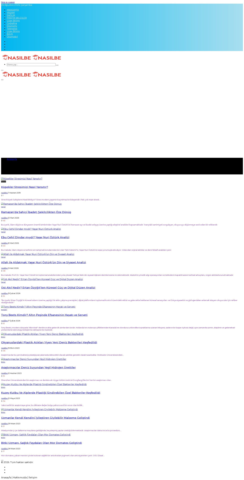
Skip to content (8, 2)
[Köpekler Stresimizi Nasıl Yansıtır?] (21, 178)
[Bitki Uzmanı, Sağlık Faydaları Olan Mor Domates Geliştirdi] (36, 434)
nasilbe (4, 193)
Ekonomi (12, 26)
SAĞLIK (11, 15)
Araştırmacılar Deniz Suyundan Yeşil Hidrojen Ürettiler (38, 367)
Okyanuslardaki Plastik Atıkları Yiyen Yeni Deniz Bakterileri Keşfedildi (49, 342)
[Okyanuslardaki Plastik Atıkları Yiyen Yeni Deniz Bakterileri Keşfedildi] (42, 334)
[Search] (57, 65)
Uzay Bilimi (13, 20)
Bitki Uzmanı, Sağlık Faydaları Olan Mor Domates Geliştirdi (41, 442)
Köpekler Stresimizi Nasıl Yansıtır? (24, 187)
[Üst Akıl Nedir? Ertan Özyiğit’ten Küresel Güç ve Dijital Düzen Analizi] (42, 279)
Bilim (10, 34)
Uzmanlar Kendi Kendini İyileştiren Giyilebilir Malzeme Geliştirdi (45, 417)
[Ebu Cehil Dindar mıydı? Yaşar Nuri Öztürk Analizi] (31, 229)
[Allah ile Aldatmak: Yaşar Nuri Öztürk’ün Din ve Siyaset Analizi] (37, 254)
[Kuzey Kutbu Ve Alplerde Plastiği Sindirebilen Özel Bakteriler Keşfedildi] (44, 384)
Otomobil (12, 36)
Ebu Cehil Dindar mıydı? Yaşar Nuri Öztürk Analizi (35, 237)
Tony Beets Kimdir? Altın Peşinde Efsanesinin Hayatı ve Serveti (44, 315)
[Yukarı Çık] (2, 460)
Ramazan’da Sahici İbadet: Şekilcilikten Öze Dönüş (36, 212)
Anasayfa (12, 159)
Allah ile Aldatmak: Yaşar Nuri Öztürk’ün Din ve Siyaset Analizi (43, 262)
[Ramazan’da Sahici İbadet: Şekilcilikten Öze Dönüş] (31, 204)
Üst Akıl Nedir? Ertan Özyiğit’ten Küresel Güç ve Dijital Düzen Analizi (48, 287)
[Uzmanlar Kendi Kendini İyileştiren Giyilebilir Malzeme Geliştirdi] (39, 409)
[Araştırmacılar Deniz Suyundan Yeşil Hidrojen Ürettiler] (33, 359)
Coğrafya (12, 23)
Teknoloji (12, 28)
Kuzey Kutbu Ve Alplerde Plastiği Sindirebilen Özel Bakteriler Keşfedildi (50, 392)
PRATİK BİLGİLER (17, 18)
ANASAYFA (13, 10)
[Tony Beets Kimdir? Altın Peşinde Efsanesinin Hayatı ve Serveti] (38, 306)
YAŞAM (11, 12)
